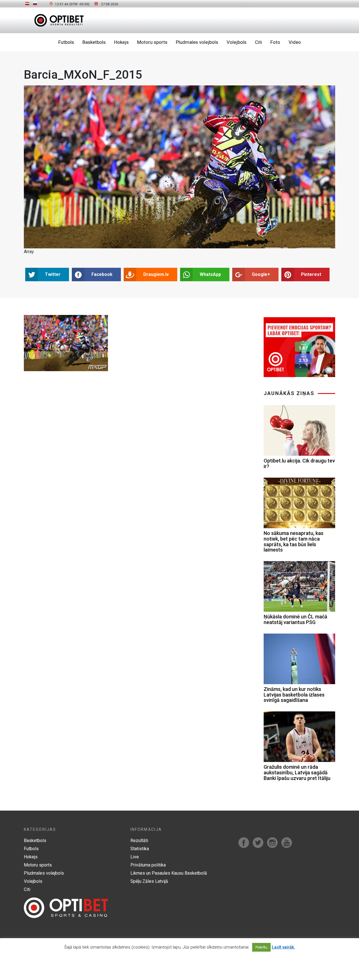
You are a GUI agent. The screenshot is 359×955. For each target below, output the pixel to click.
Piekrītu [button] (261, 947)
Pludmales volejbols (197, 42)
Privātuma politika (148, 865)
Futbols (66, 42)
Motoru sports (152, 42)
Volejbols (237, 42)
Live (134, 856)
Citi (258, 42)
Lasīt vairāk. (283, 947)
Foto (275, 42)
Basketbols (94, 42)
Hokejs (121, 42)
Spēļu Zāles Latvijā (149, 881)
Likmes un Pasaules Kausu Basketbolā (168, 873)
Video (295, 42)
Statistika (139, 848)
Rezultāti (139, 840)
